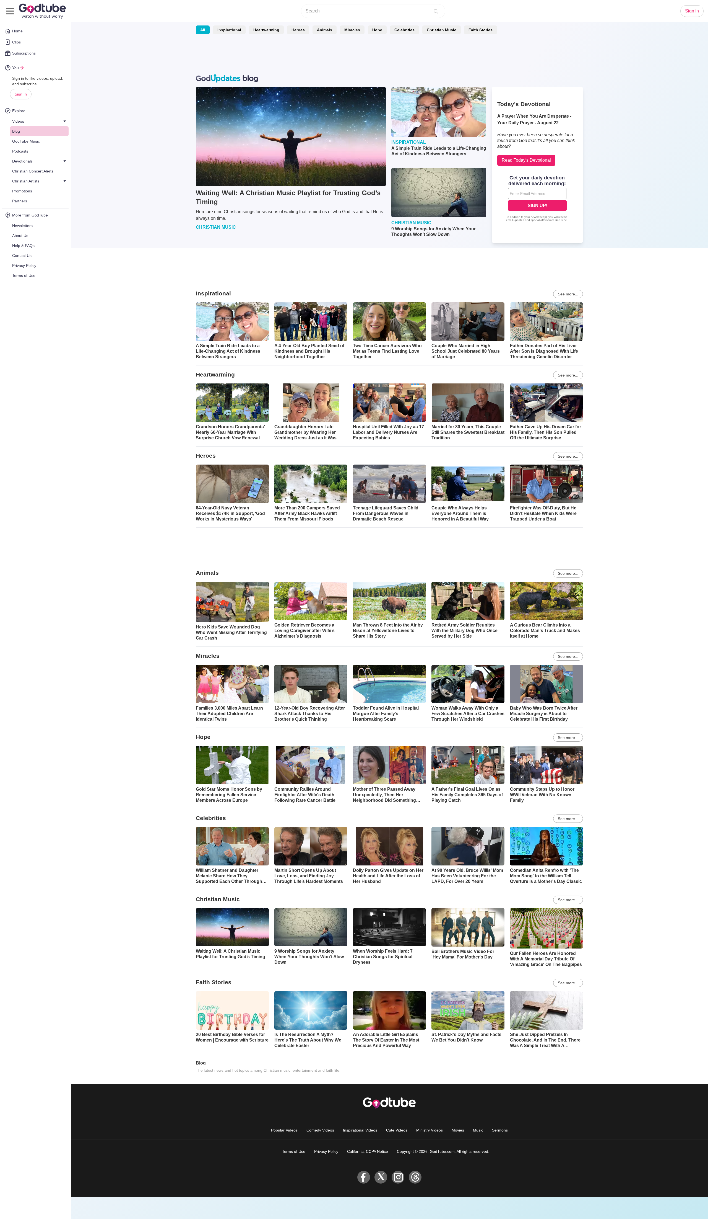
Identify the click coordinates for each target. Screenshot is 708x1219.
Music (478, 1130)
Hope (377, 30)
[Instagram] (398, 1177)
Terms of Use (293, 1151)
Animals (324, 30)
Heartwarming (266, 30)
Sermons (500, 1130)
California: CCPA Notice (367, 1151)
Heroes (298, 30)
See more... (568, 294)
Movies (458, 1130)
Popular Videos (284, 1130)
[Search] (436, 11)
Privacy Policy (326, 1151)
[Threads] (415, 1177)
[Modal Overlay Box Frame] (537, 199)
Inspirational (229, 30)
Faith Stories (480, 30)
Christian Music (441, 30)
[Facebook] (363, 1177)
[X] (380, 1177)
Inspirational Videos (360, 1130)
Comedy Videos (320, 1130)
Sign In (21, 94)
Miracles (352, 30)
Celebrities (404, 30)
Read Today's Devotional (526, 160)
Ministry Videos (429, 1130)
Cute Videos (396, 1130)
